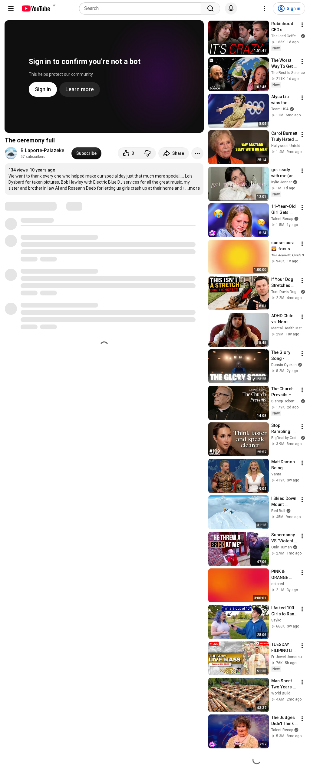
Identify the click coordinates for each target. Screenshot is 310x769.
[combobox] (142, 8)
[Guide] (11, 8)
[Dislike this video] (147, 153)
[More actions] (197, 153)
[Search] (210, 8)
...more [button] (192, 188)
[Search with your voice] (231, 8)
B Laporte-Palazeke (42, 150)
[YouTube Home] (35, 8)
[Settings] (264, 8)
